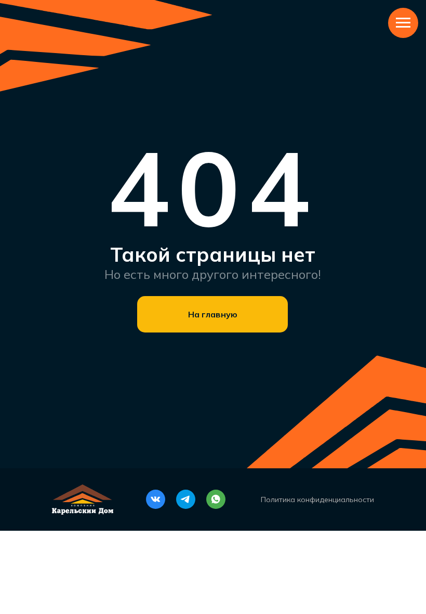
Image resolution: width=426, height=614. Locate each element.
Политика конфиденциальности (317, 499)
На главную (212, 314)
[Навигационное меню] (403, 23)
